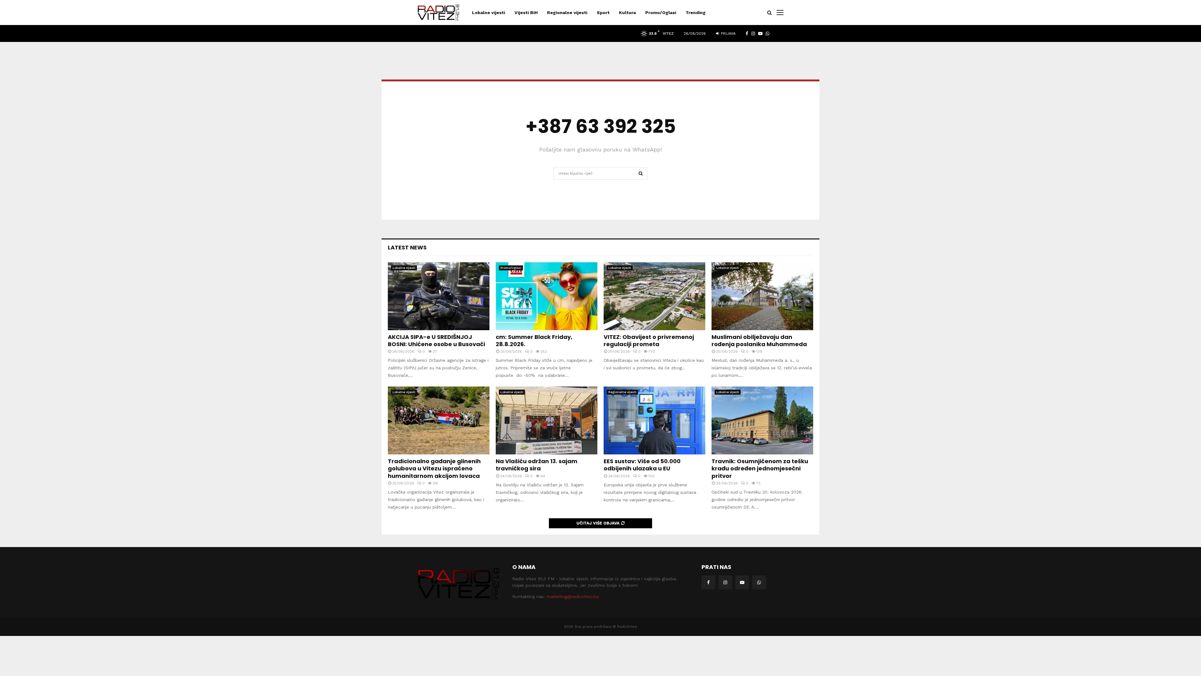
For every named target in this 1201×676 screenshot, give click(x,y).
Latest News (407, 247)
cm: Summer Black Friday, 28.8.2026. (534, 340)
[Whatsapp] (759, 582)
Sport (603, 12)
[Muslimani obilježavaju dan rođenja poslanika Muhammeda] (762, 296)
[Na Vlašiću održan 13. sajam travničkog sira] (546, 420)
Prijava (728, 33)
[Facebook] (708, 582)
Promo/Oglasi (660, 12)
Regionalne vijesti (567, 12)
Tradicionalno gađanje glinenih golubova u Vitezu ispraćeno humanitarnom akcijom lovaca (434, 468)
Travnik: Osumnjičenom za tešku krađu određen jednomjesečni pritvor (760, 468)
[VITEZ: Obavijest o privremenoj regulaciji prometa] (654, 296)
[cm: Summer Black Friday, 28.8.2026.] (546, 296)
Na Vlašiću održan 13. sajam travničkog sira (536, 464)
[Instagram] (725, 582)
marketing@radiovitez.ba (572, 596)
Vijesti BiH (526, 12)
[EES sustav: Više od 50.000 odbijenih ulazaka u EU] (654, 420)
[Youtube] (742, 582)
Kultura (627, 12)
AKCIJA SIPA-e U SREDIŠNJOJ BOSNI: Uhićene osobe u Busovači (436, 340)
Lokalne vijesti (488, 12)
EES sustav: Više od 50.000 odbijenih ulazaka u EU (642, 464)
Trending (696, 12)
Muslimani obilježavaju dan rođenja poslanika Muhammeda (759, 340)
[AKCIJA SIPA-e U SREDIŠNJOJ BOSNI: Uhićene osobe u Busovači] (438, 296)
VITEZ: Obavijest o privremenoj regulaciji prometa (649, 340)
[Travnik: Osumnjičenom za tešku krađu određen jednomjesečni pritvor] (762, 420)
